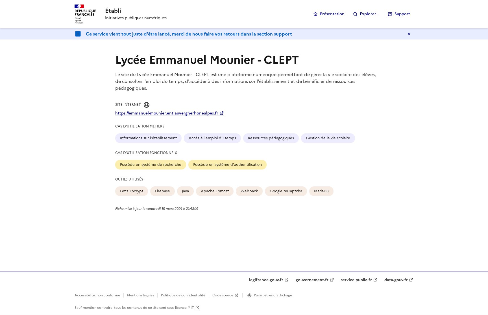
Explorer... (369, 14)
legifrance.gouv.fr (266, 280)
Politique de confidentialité (183, 295)
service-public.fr (356, 280)
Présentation (332, 14)
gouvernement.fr (312, 280)
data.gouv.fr (396, 280)
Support (402, 14)
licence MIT (184, 307)
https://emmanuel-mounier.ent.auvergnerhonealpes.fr (166, 113)
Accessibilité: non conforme (97, 295)
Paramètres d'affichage (273, 295)
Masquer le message (408, 33)
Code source (222, 295)
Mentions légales (140, 295)
